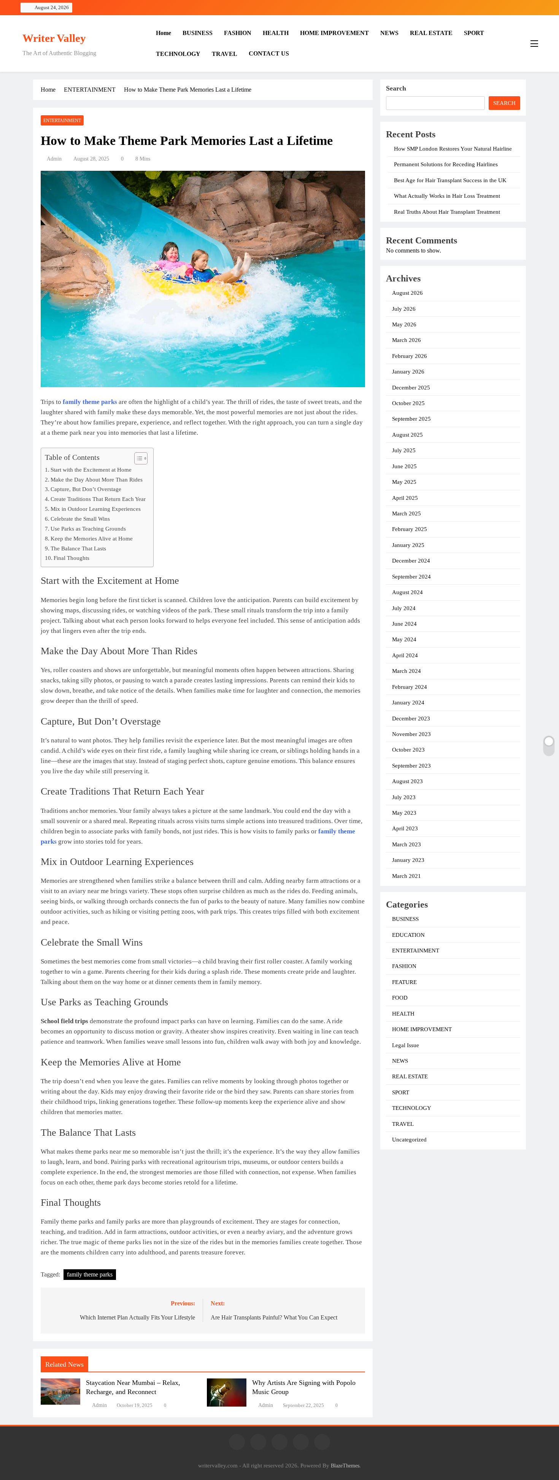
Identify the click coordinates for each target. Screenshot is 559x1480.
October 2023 (408, 750)
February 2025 (409, 529)
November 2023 (411, 734)
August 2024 (407, 592)
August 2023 (407, 781)
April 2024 (405, 655)
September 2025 (411, 419)
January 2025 (408, 545)
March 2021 (406, 876)
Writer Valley (54, 38)
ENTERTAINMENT (62, 120)
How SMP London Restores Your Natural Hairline (453, 149)
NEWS (389, 33)
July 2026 (404, 309)
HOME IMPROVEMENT (334, 33)
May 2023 (404, 813)
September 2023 (411, 766)
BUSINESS (198, 33)
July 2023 (404, 797)
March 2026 (406, 340)
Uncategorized (409, 1140)
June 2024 (404, 624)
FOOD (400, 998)
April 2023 (405, 828)
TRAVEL (224, 54)
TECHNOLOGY (178, 54)
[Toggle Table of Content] (137, 458)
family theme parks (90, 1274)
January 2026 (408, 372)
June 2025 (404, 466)
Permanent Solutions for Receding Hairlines (446, 164)
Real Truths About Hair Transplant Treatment (447, 212)
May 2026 (404, 324)
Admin (54, 159)
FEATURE (404, 982)
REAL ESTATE (431, 33)
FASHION (237, 33)
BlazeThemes (345, 1466)
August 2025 (407, 435)
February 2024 (409, 687)
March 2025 (406, 513)
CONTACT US (269, 53)
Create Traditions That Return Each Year (98, 499)
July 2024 (404, 608)
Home (163, 33)
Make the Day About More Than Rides (97, 479)
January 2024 (408, 702)
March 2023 (406, 844)
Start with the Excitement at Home (91, 469)
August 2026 (407, 293)
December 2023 (411, 718)
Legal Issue (405, 1045)
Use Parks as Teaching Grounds (88, 528)
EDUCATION (408, 935)
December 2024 (411, 561)
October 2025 (408, 403)
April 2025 (405, 498)
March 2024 (406, 671)
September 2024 (411, 577)
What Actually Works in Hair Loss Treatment (447, 196)
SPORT (474, 33)
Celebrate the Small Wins (80, 518)
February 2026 (409, 356)
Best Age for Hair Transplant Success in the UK (450, 180)
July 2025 (404, 450)
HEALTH (276, 33)
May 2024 (404, 639)
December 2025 (411, 388)
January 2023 (408, 860)
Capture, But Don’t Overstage (86, 489)
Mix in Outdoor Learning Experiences (96, 509)
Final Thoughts (71, 558)
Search (396, 88)
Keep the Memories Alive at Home (92, 538)
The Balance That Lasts (78, 548)
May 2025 (404, 482)
